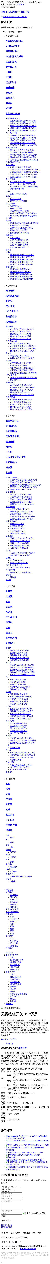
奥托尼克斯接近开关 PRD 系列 (22, 368)
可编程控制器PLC (14, 41)
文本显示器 (11, 67)
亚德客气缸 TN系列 (32, 1155)
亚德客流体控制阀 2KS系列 (21, 716)
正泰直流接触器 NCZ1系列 (21, 502)
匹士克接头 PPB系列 (18, 728)
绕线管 (9, 799)
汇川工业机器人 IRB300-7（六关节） (25, 172)
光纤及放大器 (12, 296)
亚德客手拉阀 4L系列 (19, 701)
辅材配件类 (15, 970)
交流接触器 (11, 426)
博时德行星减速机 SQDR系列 (22, 257)
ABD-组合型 (15, 238)
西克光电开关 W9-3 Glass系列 (22, 329)
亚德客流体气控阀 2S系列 (20, 714)
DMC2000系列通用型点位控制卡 (23, 216)
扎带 (8, 789)
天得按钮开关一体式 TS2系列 (22, 538)
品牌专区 (9, 914)
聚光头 (9, 301)
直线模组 (10, 643)
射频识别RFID (13, 113)
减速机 (9, 108)
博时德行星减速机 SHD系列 (21, 260)
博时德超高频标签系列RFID (21, 279)
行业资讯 (14, 941)
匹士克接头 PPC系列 (18, 723)
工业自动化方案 (12, 909)
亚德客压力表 (15, 760)
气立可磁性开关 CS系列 (20, 567)
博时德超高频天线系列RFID (21, 277)
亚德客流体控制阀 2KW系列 (21, 711)
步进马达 (10, 87)
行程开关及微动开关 (15, 457)
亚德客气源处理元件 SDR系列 (22, 743)
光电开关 (10, 290)
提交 (3, 1216)
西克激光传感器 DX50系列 (21, 385)
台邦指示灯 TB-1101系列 (20, 555)
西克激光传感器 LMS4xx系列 (22, 395)
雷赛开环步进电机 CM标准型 (22, 150)
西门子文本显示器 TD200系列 (22, 184)
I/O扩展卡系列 (16, 208)
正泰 (12, 931)
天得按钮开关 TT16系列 (20, 541)
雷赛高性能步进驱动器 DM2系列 (23, 155)
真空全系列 (11, 638)
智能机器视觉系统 (14, 56)
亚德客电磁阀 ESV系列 (19, 658)
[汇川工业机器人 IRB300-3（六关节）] (22, 1136)
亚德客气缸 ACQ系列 (34, 1152)
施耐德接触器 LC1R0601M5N (22, 504)
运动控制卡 (11, 82)
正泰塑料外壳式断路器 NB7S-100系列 (25, 485)
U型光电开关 (12, 311)
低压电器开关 (12, 421)
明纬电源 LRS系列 (17, 526)
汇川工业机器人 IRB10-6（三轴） (24, 174)
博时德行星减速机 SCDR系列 (22, 255)
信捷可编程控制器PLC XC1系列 (23, 123)
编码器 (9, 103)
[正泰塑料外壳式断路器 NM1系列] (20, 1167)
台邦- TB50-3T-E (17, 560)
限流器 (9, 622)
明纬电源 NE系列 (17, 529)
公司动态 (14, 946)
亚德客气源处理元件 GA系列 (22, 667)
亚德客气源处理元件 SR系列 (21, 738)
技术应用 (14, 943)
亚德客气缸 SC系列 (18, 680)
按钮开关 (10, 441)
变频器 (9, 93)
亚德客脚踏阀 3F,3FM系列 (21, 697)
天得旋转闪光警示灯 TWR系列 (22, 553)
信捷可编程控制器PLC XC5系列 (23, 131)
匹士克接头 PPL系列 (18, 726)
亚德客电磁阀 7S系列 (19, 655)
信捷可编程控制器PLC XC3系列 (23, 128)
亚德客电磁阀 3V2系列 (19, 660)
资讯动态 (9, 936)
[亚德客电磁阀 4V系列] (16, 1160)
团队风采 (14, 902)
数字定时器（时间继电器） (21, 572)
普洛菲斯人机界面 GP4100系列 (22, 135)
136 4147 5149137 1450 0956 (6, 1226)
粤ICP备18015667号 (28, 1249)
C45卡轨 (10, 820)
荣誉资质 (14, 897)
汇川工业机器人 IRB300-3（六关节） (25, 169)
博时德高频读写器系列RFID (21, 274)
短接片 (9, 830)
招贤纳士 (14, 904)
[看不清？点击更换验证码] (34, 1213)
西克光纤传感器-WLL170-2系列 (23, 348)
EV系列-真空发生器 (18, 770)
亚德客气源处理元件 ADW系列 (23, 740)
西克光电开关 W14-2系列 (20, 339)
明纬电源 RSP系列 (17, 531)
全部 (12, 938)
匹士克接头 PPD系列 (18, 731)
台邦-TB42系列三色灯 (19, 563)
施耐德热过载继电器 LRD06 (21, 512)
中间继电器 (11, 431)
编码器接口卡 (15, 206)
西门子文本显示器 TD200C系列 (23, 182)
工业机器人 (11, 61)
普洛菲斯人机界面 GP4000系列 (22, 143)
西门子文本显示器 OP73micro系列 (24, 187)
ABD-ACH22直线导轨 (19, 240)
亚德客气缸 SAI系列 (18, 689)
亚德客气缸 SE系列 (18, 682)
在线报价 (4, 1039)
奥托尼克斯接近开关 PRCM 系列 (23, 373)
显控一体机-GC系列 (18, 194)
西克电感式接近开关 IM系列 (21, 363)
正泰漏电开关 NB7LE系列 (21, 490)
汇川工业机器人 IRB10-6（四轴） (24, 177)
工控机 (9, 77)
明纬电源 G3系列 (17, 524)
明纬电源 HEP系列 (17, 533)
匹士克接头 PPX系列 (18, 733)
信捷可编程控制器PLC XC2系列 (23, 126)
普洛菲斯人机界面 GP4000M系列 (23, 145)
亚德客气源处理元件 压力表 (21, 757)
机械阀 (9, 607)
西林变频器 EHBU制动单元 (21, 228)
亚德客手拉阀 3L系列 (19, 699)
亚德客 (13, 921)
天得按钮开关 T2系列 (19, 548)
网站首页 (9, 890)
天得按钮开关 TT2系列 (19, 543)
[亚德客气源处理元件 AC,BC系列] (20, 1162)
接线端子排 (11, 825)
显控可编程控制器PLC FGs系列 (23, 121)
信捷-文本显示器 (17, 189)
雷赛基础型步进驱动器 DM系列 (23, 157)
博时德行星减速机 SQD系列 (21, 262)
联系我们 (9, 948)
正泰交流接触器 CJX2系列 (21, 499)
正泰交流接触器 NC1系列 (20, 494)
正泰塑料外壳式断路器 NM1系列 (23, 487)
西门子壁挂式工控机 (18, 201)
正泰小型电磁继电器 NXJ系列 (22, 516)
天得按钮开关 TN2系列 (19, 546)
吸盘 (8, 794)
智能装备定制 (9, 1258)
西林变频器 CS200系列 (19, 225)
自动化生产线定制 (16, 1255)
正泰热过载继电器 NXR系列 (21, 519)
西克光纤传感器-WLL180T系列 (23, 346)
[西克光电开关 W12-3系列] (17, 1145)
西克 (12, 934)
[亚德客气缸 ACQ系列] (15, 1152)
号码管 (9, 804)
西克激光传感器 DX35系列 (21, 409)
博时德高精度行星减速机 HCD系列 (24, 223)
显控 (12, 924)
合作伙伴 (14, 907)
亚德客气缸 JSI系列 (18, 684)
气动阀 (9, 612)
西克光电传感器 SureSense (20, 402)
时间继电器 (11, 462)
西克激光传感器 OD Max (20, 392)
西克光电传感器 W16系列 (20, 407)
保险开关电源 (12, 436)
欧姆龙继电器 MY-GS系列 (20, 514)
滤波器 (9, 467)
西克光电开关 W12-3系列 (20, 334)
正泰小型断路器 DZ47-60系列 (22, 482)
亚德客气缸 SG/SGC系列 (20, 687)
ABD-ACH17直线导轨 (19, 243)
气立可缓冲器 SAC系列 (19, 767)
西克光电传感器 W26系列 (20, 404)
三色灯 (9, 452)
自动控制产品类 (16, 960)
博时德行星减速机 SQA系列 (21, 264)
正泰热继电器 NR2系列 (19, 509)
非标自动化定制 (19, 1253)
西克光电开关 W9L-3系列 (20, 331)
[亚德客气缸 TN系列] (15, 1155)
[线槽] (9, 1157)
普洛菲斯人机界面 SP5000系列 (22, 140)
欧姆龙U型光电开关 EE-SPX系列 (23, 378)
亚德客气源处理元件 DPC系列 (22, 753)
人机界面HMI (12, 46)
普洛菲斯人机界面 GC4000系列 (23, 138)
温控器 (9, 472)
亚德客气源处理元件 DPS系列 (22, 755)
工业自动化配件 (12, 912)
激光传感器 (11, 316)
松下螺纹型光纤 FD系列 (20, 344)
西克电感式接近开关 (18, 365)
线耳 (8, 783)
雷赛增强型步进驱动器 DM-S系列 (24, 160)
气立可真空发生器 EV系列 (21, 765)
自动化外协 (31, 1253)
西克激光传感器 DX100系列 (21, 390)
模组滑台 (10, 98)
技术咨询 (12, 1039)
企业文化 (14, 900)
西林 (12, 926)
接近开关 (10, 306)
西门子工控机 (15, 199)
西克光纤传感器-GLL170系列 (22, 351)
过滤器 (9, 596)
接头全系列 (11, 617)
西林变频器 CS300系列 (19, 233)
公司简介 (14, 895)
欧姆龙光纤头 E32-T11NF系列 (22, 358)
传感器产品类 (15, 962)
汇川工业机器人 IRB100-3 (20, 167)
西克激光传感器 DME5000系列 (22, 387)
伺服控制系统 (12, 51)
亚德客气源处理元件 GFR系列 (22, 675)
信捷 (12, 929)
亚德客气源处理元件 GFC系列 (22, 672)
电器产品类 (15, 965)
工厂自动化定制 (31, 1255)
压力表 (9, 633)
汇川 (12, 917)
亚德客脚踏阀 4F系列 (19, 694)
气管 (8, 627)
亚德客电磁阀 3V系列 (19, 653)
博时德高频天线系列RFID (20, 269)
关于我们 (9, 892)
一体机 (9, 72)
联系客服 (20, 4)
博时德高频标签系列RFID (20, 272)
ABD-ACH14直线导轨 (19, 245)
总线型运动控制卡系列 (19, 211)
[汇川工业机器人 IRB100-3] (17, 1141)
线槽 (8, 809)
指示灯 (9, 447)
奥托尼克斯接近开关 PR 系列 (22, 370)
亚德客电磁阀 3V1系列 (19, 650)
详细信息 (9, 1044)
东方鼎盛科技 (6, 1253)
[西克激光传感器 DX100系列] (18, 1148)
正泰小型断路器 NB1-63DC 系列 (23, 480)
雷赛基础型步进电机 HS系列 (22, 152)
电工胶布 (10, 814)
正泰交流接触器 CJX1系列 (21, 497)
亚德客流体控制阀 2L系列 (20, 719)
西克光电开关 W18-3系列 (20, 336)
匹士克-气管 (15, 748)
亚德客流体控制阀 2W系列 (21, 709)
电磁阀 (9, 591)
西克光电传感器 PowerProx (21, 400)
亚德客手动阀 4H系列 (19, 704)
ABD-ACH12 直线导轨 (19, 247)
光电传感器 (11, 321)
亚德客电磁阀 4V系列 (34, 1160)
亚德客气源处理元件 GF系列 (22, 670)
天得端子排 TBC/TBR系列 (21, 876)
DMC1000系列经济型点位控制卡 (23, 213)
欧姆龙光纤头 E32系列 (19, 356)
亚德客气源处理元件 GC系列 (22, 665)
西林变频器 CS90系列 (19, 230)
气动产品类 (15, 967)
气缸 (8, 601)
